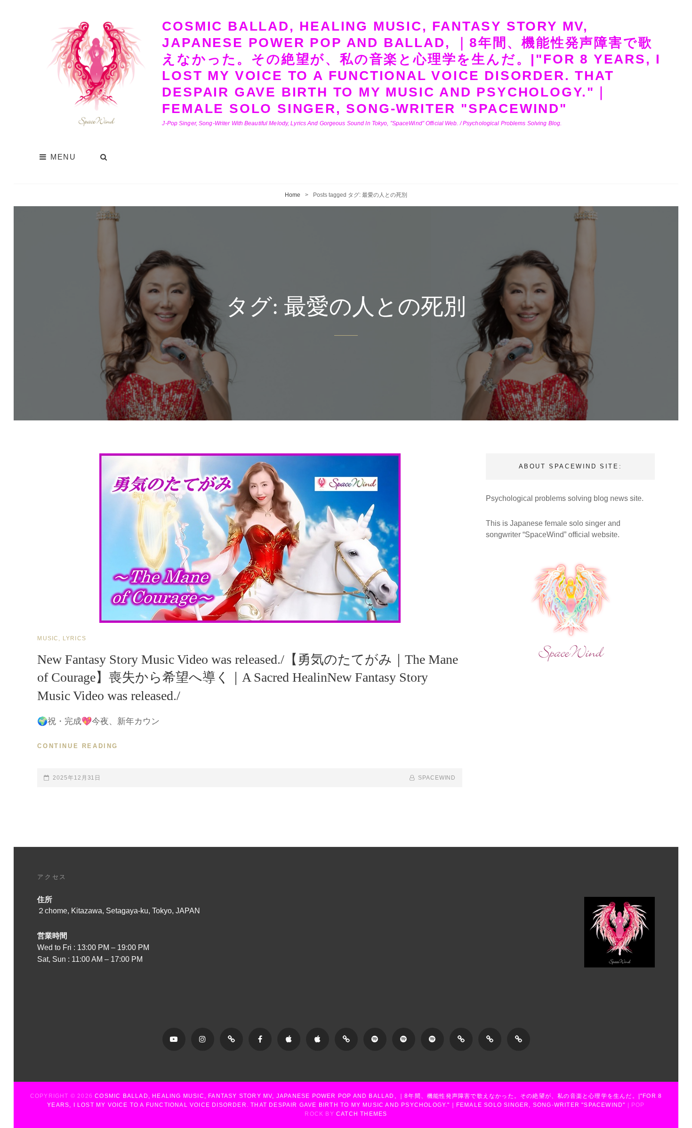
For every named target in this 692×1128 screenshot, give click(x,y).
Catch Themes (361, 1114)
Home (292, 195)
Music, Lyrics (61, 638)
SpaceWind (437, 777)
